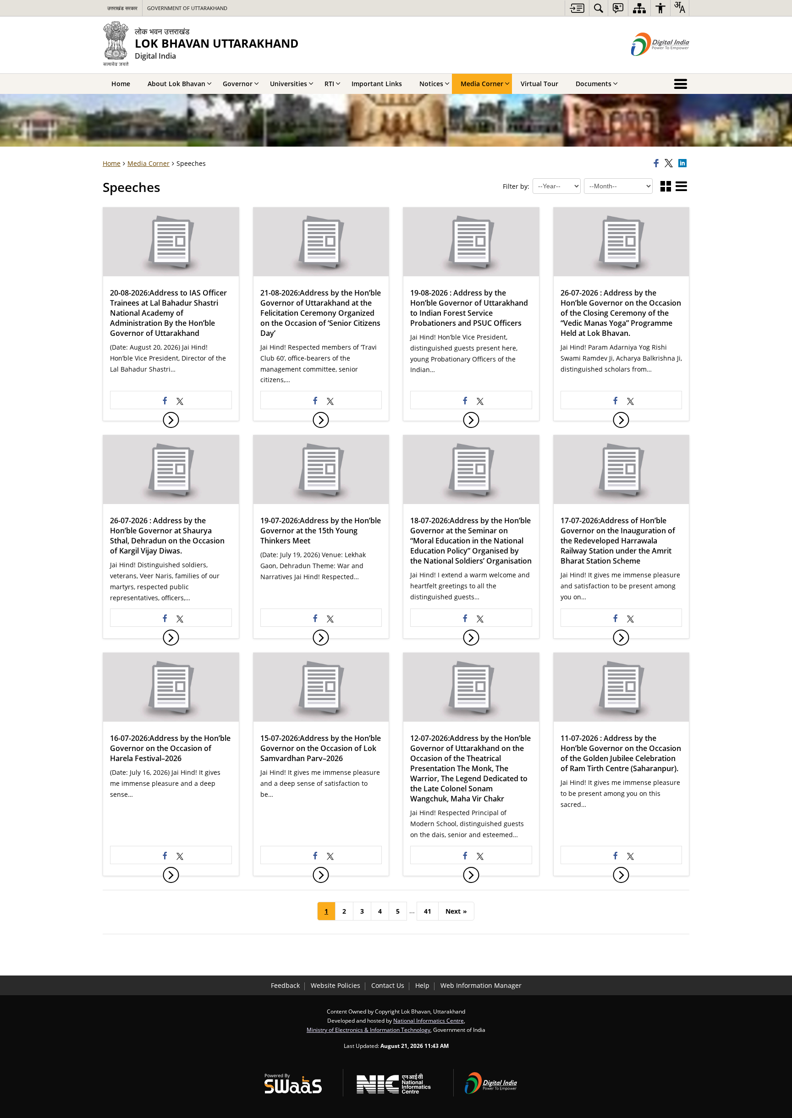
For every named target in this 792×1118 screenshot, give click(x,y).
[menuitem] (598, 8)
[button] (666, 187)
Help (422, 985)
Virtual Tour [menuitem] (539, 83)
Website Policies (335, 985)
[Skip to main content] (577, 8)
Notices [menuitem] (431, 83)
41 (427, 911)
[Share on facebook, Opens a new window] (657, 163)
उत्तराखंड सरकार (122, 8)
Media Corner (148, 163)
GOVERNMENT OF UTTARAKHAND (187, 8)
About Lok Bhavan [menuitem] (176, 83)
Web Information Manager (481, 985)
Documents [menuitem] (593, 83)
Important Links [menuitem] (377, 83)
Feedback (285, 985)
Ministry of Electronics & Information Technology (368, 1029)
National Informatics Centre (428, 1020)
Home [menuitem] (120, 83)
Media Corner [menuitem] (482, 83)
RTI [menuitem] (329, 83)
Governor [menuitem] (238, 83)
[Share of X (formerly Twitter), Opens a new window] (670, 163)
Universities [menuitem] (288, 83)
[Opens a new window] (180, 400)
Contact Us (387, 985)
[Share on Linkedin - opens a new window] (683, 163)
